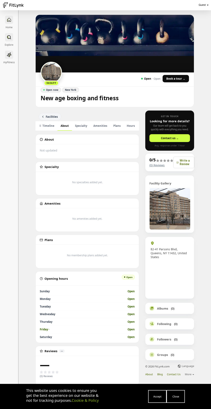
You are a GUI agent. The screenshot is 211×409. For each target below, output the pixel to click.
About (65, 126)
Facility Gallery (160, 183)
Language (187, 366)
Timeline (48, 126)
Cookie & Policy (85, 400)
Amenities (100, 126)
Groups (162, 354)
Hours (131, 126)
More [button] (188, 374)
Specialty (81, 126)
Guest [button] (202, 5)
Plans (117, 126)
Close (175, 396)
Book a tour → (175, 78)
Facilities (52, 117)
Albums (162, 308)
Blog (160, 374)
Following (164, 323)
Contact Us (174, 374)
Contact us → (170, 138)
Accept (157, 396)
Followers (164, 339)
